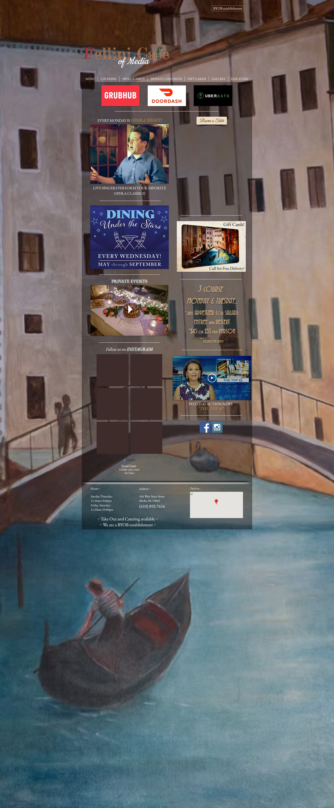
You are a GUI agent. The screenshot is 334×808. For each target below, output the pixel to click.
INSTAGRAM (140, 349)
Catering (132, 519)
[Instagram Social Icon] (217, 427)
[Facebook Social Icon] (205, 427)
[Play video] (212, 378)
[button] (90, 78)
